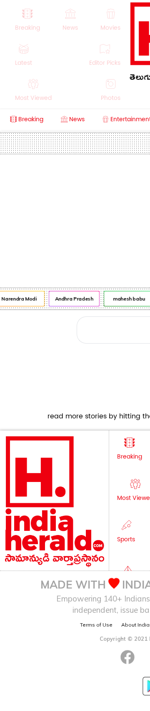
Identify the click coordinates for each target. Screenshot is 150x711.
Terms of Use (96, 625)
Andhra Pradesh (73, 299)
